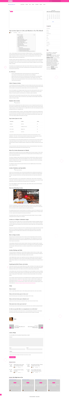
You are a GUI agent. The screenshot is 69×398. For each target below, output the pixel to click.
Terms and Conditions (32, 396)
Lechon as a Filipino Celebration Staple (22, 42)
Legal (30, 4)
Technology (36, 4)
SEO (53, 64)
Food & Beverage (49, 33)
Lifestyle (33, 4)
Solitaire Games (55, 64)
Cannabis (49, 54)
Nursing (53, 62)
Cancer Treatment (54, 53)
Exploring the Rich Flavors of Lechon (22, 45)
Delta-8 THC (50, 57)
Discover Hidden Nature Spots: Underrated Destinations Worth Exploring (36, 371)
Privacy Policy (37, 396)
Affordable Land (50, 52)
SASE (58, 63)
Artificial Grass (48, 53)
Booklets (51, 53)
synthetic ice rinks (20, 280)
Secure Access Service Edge (50, 64)
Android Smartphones (55, 52)
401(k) (47, 52)
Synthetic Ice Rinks (49, 65)
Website (11, 351)
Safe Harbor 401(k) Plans (54, 63)
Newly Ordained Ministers (49, 62)
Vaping (52, 67)
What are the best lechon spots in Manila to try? (24, 49)
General (44, 4)
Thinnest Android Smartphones (54, 65)
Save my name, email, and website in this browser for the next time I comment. (20, 354)
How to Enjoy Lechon (20, 43)
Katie (11, 32)
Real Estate (55, 62)
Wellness (41, 4)
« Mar (53, 21)
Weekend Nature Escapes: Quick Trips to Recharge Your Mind (15, 385)
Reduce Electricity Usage (49, 63)
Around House (22, 4)
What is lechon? (21, 47)
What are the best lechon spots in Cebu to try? (24, 48)
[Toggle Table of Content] (34, 35)
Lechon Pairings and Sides (21, 44)
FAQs (18, 46)
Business (27, 4)
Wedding (53, 68)
